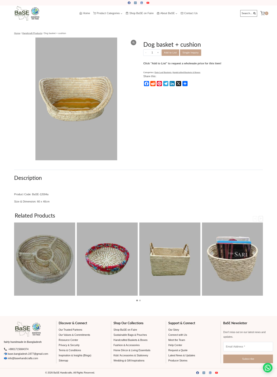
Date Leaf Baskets (163, 72)
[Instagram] (135, 2)
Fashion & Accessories (126, 345)
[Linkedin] (141, 2)
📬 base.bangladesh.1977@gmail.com (26, 353)
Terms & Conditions (70, 350)
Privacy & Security (69, 345)
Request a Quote (178, 350)
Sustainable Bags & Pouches (130, 335)
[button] (137, 300)
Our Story (173, 329)
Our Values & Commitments (74, 335)
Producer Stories (177, 360)
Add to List (170, 52)
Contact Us (191, 13)
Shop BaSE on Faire (141, 13)
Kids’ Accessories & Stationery (130, 355)
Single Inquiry (190, 52)
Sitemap (63, 360)
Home (86, 13)
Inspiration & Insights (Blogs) (75, 355)
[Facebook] (129, 2)
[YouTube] (148, 2)
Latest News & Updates (181, 355)
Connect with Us (177, 335)
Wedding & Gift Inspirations (128, 360)
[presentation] (255, 218)
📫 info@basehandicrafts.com (21, 358)
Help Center (175, 345)
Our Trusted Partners (70, 329)
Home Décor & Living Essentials (131, 350)
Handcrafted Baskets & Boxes (186, 72)
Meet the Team (176, 340)
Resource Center (68, 340)
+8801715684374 (18, 349)
